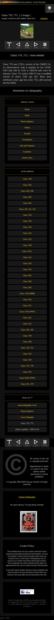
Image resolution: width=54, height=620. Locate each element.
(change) (44, 18)
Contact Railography (27, 497)
